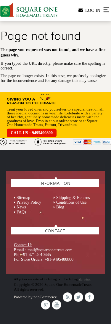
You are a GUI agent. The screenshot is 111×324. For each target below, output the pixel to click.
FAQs (21, 212)
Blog (60, 207)
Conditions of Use (71, 202)
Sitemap (23, 197)
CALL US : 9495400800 (32, 133)
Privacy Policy (29, 202)
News (21, 207)
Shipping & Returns (73, 197)
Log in (91, 10)
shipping (85, 279)
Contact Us (23, 245)
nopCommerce (45, 297)
